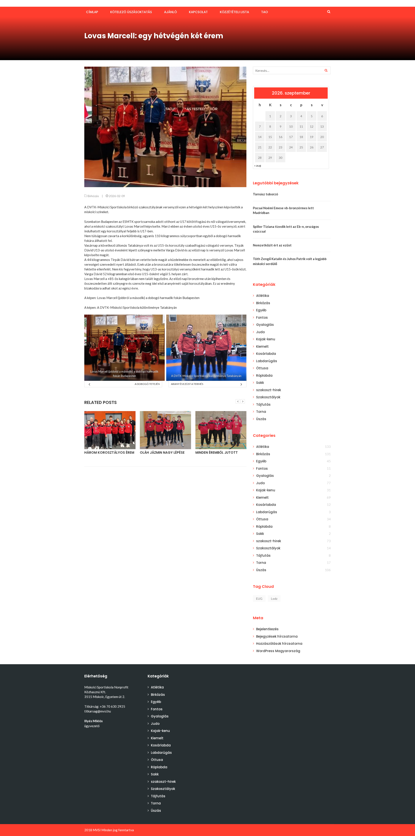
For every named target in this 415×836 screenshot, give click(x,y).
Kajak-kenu (265, 339)
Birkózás (93, 196)
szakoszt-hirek (268, 390)
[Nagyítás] (159, 320)
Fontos (262, 317)
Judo (260, 332)
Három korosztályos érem (109, 452)
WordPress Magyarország (278, 651)
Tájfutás (263, 404)
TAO (264, 12)
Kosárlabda (266, 353)
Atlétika (262, 295)
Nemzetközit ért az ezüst (272, 245)
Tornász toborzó (265, 194)
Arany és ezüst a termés (187, 384)
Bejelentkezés (267, 629)
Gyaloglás (265, 324)
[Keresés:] (292, 70)
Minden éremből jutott (216, 452)
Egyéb (261, 310)
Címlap (92, 12)
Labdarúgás (266, 361)
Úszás (261, 419)
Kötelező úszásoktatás (131, 12)
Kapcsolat (198, 12)
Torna (261, 411)
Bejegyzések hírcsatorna (277, 636)
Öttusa (262, 368)
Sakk (260, 382)
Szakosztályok (268, 397)
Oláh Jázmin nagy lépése (162, 452)
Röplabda (264, 375)
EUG (259, 598)
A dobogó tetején (147, 384)
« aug (257, 165)
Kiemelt (262, 346)
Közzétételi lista (234, 12)
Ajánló (170, 12)
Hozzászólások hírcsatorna (279, 643)
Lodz (274, 598)
